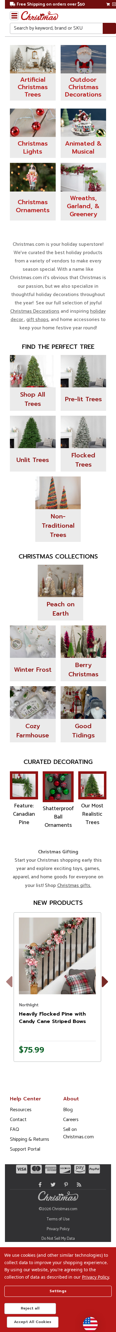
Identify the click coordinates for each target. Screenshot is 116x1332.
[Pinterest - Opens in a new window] (64, 1184)
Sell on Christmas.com (78, 1133)
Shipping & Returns (29, 1139)
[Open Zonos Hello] (87, 1321)
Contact (18, 1119)
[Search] (109, 28)
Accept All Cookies (32, 1322)
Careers (71, 1119)
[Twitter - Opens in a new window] (51, 1184)
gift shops (37, 319)
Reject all (30, 1308)
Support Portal (25, 1149)
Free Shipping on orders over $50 (51, 4)
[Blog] (77, 1184)
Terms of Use (58, 1219)
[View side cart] (114, 4)
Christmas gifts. (74, 885)
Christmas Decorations (34, 311)
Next (106, 989)
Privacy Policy (58, 1229)
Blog (68, 1110)
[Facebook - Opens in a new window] (38, 1184)
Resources (21, 1110)
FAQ (14, 1129)
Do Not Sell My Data (58, 1238)
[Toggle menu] (14, 15)
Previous (13, 989)
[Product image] (57, 956)
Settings (58, 1291)
